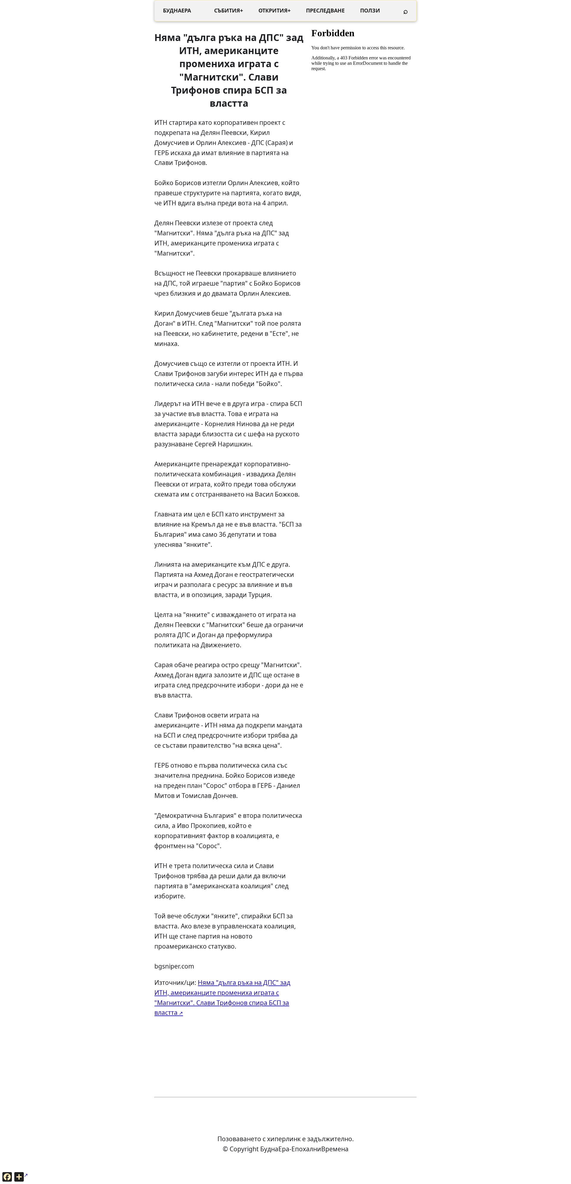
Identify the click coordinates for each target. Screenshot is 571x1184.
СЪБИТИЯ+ (228, 10)
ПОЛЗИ (370, 10)
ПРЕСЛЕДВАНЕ (325, 10)
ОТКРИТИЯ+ (274, 10)
